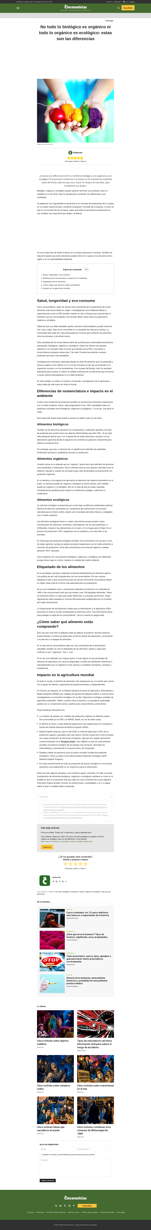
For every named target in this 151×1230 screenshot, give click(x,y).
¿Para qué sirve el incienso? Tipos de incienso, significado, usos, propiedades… (87, 935)
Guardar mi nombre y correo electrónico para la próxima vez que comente (68, 1154)
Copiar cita (47, 847)
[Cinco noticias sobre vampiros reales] (55, 1069)
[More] (93, 168)
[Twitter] (56, 1205)
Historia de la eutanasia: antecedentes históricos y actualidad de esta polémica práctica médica (86, 981)
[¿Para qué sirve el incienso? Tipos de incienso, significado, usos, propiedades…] (52, 940)
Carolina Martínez (71, 940)
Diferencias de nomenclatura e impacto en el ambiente (65, 278)
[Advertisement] (75, 60)
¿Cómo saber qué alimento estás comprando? (61, 285)
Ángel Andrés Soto (72, 918)
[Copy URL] (88, 168)
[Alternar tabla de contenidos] (85, 269)
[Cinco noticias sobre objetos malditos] (55, 1024)
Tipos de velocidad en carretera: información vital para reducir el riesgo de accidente (94, 1044)
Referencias (43, 797)
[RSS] (63, 881)
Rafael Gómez (81, 1051)
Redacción (77, 152)
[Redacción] (70, 153)
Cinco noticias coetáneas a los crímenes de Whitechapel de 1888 (94, 1130)
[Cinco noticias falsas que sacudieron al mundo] (55, 1110)
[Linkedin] (60, 1205)
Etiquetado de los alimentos (54, 281)
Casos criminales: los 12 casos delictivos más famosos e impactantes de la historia (87, 914)
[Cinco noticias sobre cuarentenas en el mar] (95, 1069)
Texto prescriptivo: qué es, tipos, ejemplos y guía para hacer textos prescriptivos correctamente (88, 959)
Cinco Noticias (42, 892)
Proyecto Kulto (68, 741)
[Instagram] (56, 881)
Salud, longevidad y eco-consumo (56, 274)
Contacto (109, 2)
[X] (73, 168)
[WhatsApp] (83, 168)
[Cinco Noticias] (75, 1198)
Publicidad (117, 2)
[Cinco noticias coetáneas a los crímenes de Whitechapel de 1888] (95, 1110)
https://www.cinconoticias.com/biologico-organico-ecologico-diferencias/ (67, 841)
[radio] (65, 864)
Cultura (69, 975)
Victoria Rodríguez (72, 986)
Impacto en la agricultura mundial (56, 288)
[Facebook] (78, 168)
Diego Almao (70, 964)
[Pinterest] (59, 881)
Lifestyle (109, 20)
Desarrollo (70, 931)
